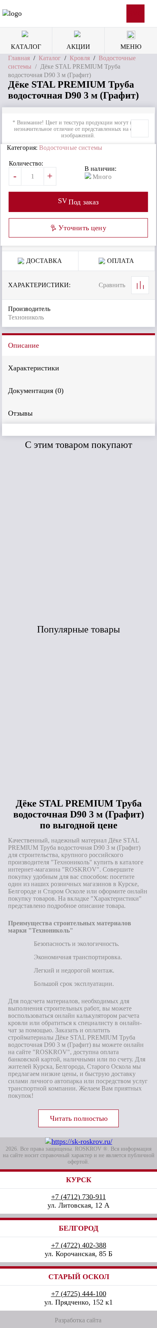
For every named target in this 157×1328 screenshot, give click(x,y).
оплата (120, 260)
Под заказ (42, 544)
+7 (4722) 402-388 (78, 1245)
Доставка (44, 260)
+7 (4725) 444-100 (78, 1294)
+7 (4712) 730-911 (78, 1197)
